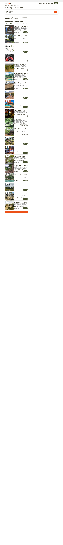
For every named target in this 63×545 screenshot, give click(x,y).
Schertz (15, 5)
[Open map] (44, 43)
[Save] (6, 26)
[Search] (55, 12)
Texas (12, 5)
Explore (6, 5)
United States (9, 5)
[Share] (8, 26)
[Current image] (8, 42)
